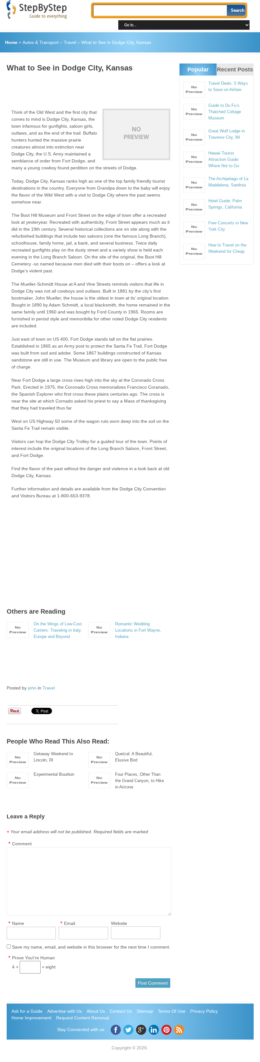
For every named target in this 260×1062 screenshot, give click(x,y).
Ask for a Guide (26, 1011)
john (32, 687)
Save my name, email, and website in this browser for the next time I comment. (91, 947)
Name (18, 923)
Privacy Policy (204, 1011)
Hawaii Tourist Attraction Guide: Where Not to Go (223, 159)
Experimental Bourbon (54, 774)
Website (119, 923)
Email (69, 923)
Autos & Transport (41, 42)
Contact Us (121, 1011)
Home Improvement (31, 1017)
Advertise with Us (64, 1011)
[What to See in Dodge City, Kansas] (136, 134)
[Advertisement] (122, 88)
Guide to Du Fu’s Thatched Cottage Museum (224, 111)
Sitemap (145, 1011)
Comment (22, 843)
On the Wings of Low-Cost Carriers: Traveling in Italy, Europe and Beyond (58, 630)
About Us (96, 1011)
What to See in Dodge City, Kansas (116, 42)
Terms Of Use (171, 1011)
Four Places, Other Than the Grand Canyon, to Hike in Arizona (139, 780)
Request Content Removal (82, 1017)
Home (11, 42)
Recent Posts (235, 69)
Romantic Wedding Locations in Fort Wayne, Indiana (138, 630)
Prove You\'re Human (33, 958)
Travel (70, 42)
